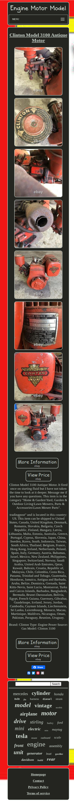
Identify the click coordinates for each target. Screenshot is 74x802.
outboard (45, 737)
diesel (47, 699)
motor (49, 713)
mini (19, 728)
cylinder (41, 693)
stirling (36, 721)
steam (59, 698)
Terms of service (38, 793)
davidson (27, 760)
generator (34, 753)
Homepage (38, 774)
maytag (57, 729)
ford (60, 722)
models (59, 707)
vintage (43, 705)
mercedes (20, 693)
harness (34, 698)
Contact (38, 781)
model (23, 705)
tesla (22, 735)
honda (59, 694)
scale (57, 737)
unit (18, 752)
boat (48, 753)
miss (46, 730)
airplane (28, 714)
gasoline (59, 754)
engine (36, 744)
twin (17, 698)
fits (25, 699)
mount (34, 738)
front (18, 745)
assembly (55, 746)
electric (34, 729)
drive (20, 721)
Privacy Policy (38, 787)
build (40, 760)
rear (51, 759)
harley (50, 723)
